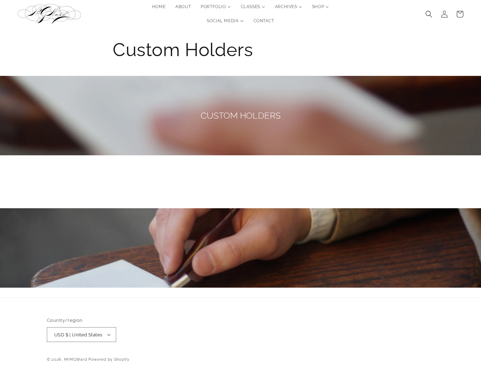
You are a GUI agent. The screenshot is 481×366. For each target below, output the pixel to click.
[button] (429, 14)
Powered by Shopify (109, 359)
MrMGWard (75, 359)
